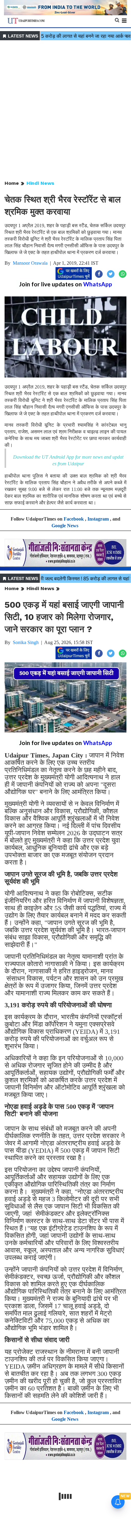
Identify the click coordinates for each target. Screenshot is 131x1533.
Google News (64, 525)
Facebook (74, 518)
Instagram (98, 518)
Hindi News (40, 183)
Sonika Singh (26, 642)
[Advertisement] (65, 110)
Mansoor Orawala (30, 263)
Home (12, 183)
